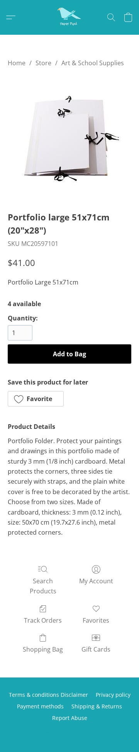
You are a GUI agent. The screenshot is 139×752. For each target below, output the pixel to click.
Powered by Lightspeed (69, 731)
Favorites (96, 620)
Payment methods (40, 706)
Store (43, 63)
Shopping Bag (43, 649)
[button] (69, 17)
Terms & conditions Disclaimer (48, 694)
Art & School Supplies (92, 63)
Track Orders (43, 620)
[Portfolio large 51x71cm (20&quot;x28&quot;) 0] (69, 137)
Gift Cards (95, 649)
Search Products (43, 586)
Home (16, 63)
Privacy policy (113, 694)
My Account (96, 581)
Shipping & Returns (96, 706)
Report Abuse (69, 718)
